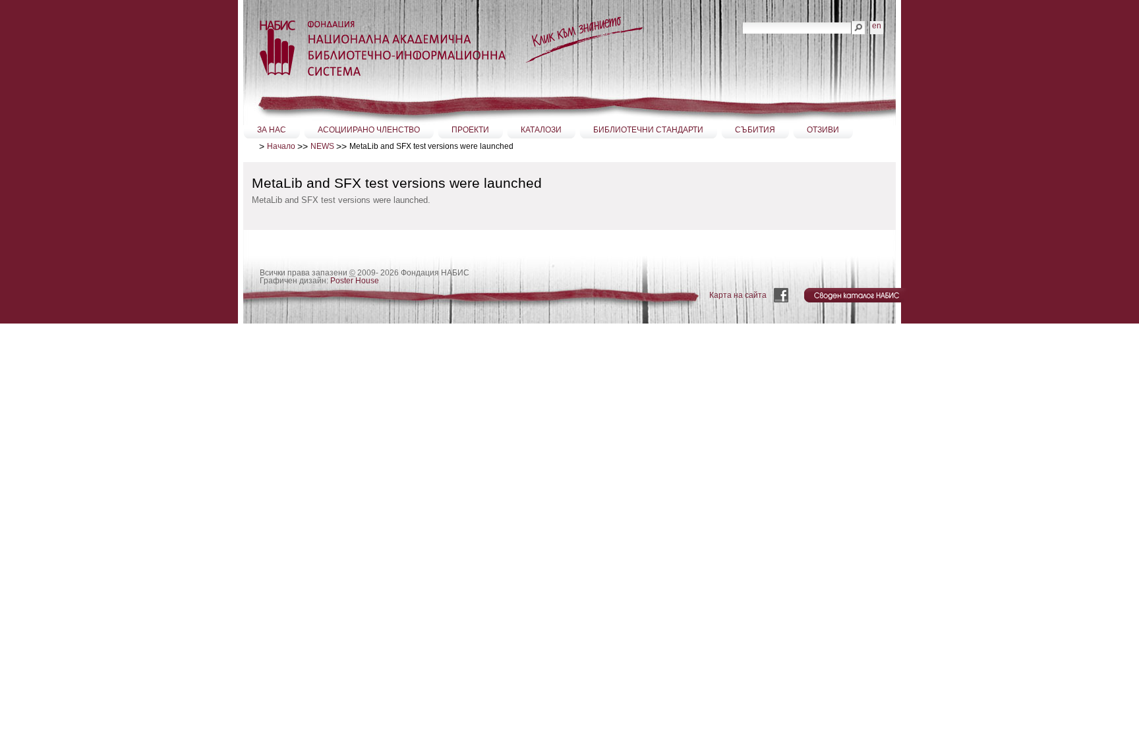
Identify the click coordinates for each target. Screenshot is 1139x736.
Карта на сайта (738, 295)
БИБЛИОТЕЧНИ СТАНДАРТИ (648, 129)
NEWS (322, 146)
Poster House (354, 280)
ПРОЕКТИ (470, 129)
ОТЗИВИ (823, 129)
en (876, 25)
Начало (281, 146)
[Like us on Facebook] (782, 295)
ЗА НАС (271, 129)
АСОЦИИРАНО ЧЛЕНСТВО (369, 129)
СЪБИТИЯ (755, 129)
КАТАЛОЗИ (541, 129)
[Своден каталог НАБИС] (858, 295)
